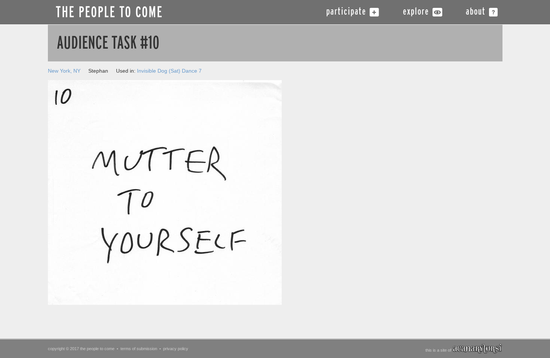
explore (416, 12)
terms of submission (138, 348)
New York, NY (64, 71)
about (476, 12)
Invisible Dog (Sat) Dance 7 (169, 71)
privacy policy (175, 348)
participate (346, 12)
